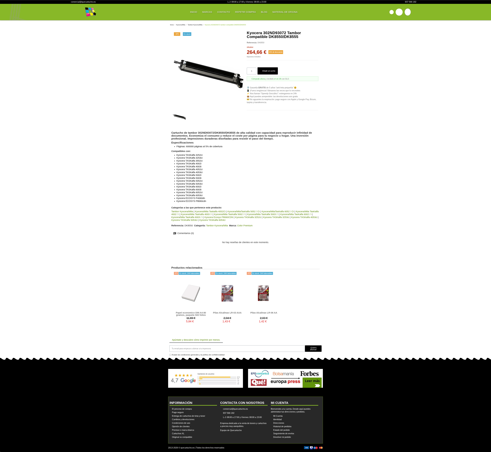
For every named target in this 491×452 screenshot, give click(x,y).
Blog (264, 12)
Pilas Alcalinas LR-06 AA (263, 312)
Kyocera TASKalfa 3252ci (248, 217)
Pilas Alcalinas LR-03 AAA (227, 312)
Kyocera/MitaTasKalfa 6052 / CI (278, 211)
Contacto (223, 12)
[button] (391, 12)
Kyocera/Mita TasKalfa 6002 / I (295, 214)
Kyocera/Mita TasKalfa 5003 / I (262, 214)
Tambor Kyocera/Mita (182, 211)
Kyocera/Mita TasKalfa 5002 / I (229, 214)
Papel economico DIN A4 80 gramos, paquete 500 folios (191, 313)
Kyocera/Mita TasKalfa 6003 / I (187, 217)
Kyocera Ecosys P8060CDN (218, 217)
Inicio (193, 12)
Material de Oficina (285, 12)
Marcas (207, 12)
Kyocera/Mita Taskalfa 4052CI (210, 211)
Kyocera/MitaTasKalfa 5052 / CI (243, 211)
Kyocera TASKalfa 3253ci (276, 217)
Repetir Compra (245, 12)
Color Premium (245, 225)
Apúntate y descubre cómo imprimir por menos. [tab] (196, 340)
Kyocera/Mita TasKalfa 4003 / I (196, 214)
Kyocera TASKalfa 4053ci (304, 217)
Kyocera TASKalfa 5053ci (184, 220)
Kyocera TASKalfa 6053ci (212, 220)
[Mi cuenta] (399, 12)
